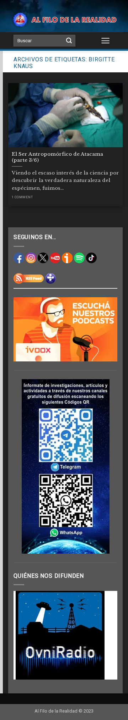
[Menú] (105, 40)
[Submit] (69, 41)
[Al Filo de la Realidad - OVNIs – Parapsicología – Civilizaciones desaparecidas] (64, 19)
